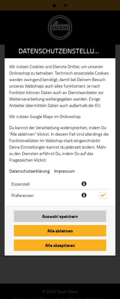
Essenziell (20, 184)
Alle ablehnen (60, 230)
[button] (84, 184)
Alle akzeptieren (60, 245)
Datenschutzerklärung (29, 171)
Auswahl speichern (60, 216)
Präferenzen (22, 195)
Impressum (64, 171)
